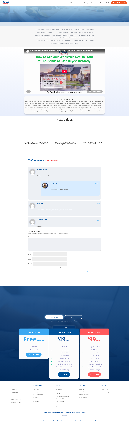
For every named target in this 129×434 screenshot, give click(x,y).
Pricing (86, 2)
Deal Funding (14, 396)
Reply (98, 170)
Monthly (54, 317)
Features (63, 2)
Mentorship (59, 389)
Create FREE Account (119, 2)
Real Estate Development (62, 396)
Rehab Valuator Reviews (58, 412)
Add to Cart (64, 374)
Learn (79, 2)
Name (30, 254)
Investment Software (16, 402)
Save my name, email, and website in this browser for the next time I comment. (52, 268)
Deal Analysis (14, 389)
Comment (31, 237)
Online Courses (60, 401)
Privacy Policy (47, 412)
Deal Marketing (14, 392)
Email (30, 259)
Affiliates (83, 412)
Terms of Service (69, 412)
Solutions (71, 2)
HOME (26, 24)
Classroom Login (104, 2)
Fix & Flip (35, 392)
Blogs (57, 404)
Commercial (36, 397)
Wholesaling (36, 389)
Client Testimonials (83, 397)
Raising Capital (60, 398)
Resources (58, 406)
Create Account (34, 354)
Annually (73, 317)
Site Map (77, 412)
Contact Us (81, 389)
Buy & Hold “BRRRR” (38, 394)
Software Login (94, 2)
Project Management (16, 399)
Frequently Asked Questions (86, 392)
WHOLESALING (34, 24)
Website (30, 264)
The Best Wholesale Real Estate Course (64, 392)
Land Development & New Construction (39, 400)
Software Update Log (84, 394)
